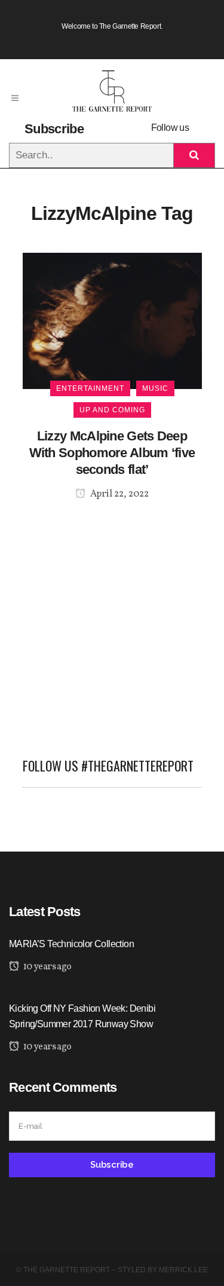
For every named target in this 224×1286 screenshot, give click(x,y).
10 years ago (46, 966)
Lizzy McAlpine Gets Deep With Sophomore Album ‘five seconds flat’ (112, 452)
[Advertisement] (112, 622)
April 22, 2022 (118, 494)
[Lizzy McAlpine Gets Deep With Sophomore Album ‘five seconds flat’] (112, 320)
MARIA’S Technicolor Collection (71, 944)
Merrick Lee (183, 1270)
